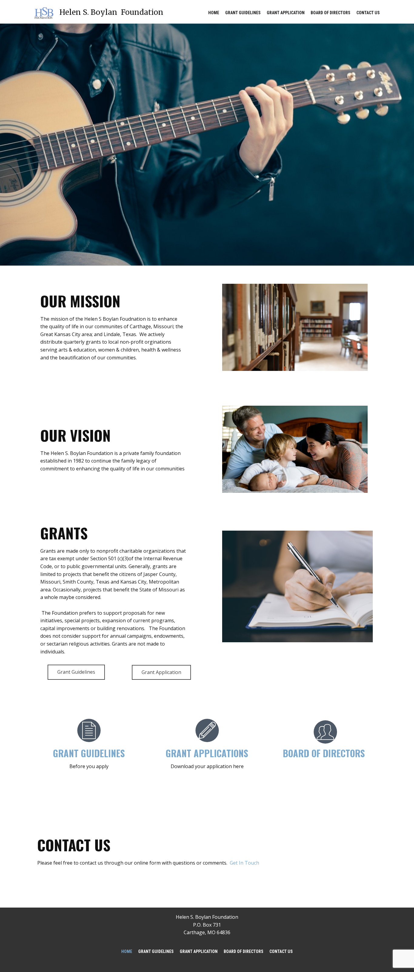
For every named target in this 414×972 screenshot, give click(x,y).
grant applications (207, 753)
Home (213, 12)
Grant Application (286, 12)
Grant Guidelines (243, 12)
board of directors (324, 753)
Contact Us (368, 12)
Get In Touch (244, 862)
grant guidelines (89, 753)
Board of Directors (330, 12)
